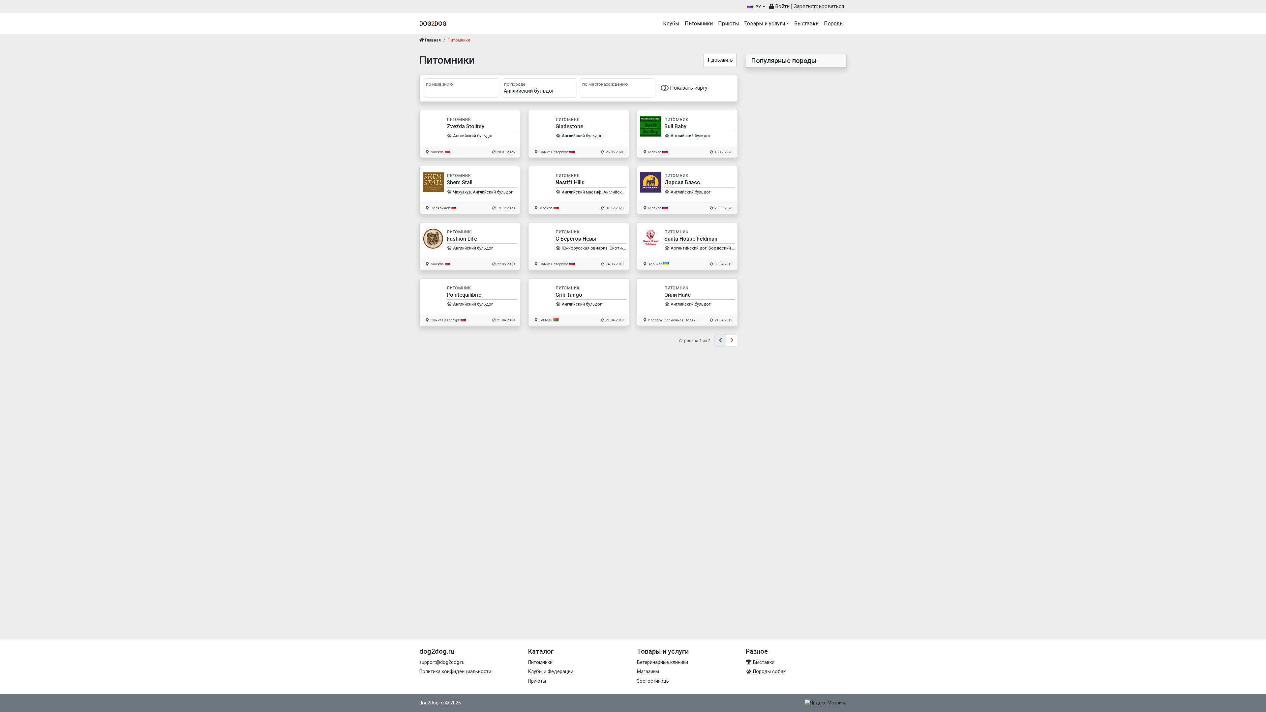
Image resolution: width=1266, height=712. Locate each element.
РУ (758, 7)
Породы (834, 23)
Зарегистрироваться (819, 6)
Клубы (671, 23)
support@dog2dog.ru (442, 662)
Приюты (728, 23)
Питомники (699, 23)
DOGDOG (432, 23)
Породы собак (769, 671)
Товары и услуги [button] (764, 23)
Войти (782, 6)
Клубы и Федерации (550, 671)
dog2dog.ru (431, 703)
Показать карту (688, 88)
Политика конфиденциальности (455, 671)
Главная (432, 40)
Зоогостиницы (653, 681)
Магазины (648, 671)
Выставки (806, 23)
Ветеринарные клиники (662, 662)
